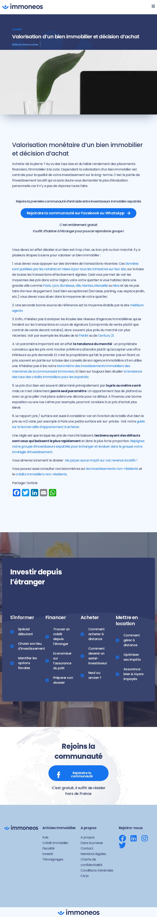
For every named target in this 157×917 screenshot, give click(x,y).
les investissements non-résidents (112, 468)
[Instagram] (144, 838)
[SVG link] (22, 6)
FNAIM (83, 335)
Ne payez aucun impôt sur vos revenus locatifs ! (101, 460)
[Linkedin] (133, 838)
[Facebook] (122, 838)
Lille (78, 285)
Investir (17, 29)
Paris (46, 285)
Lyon (55, 285)
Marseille (101, 285)
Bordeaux (67, 285)
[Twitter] (122, 845)
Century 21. (106, 335)
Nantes (87, 285)
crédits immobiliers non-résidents (41, 474)
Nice (116, 285)
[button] (151, 7)
